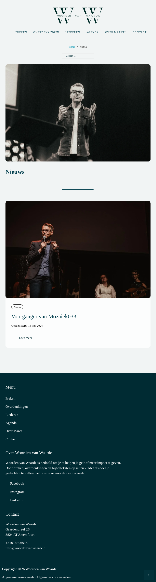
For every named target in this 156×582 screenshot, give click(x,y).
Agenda (92, 32)
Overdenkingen (46, 32)
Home (72, 46)
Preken (21, 32)
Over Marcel (116, 32)
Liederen (72, 32)
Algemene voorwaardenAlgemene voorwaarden (36, 577)
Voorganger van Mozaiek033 (43, 316)
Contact (140, 32)
